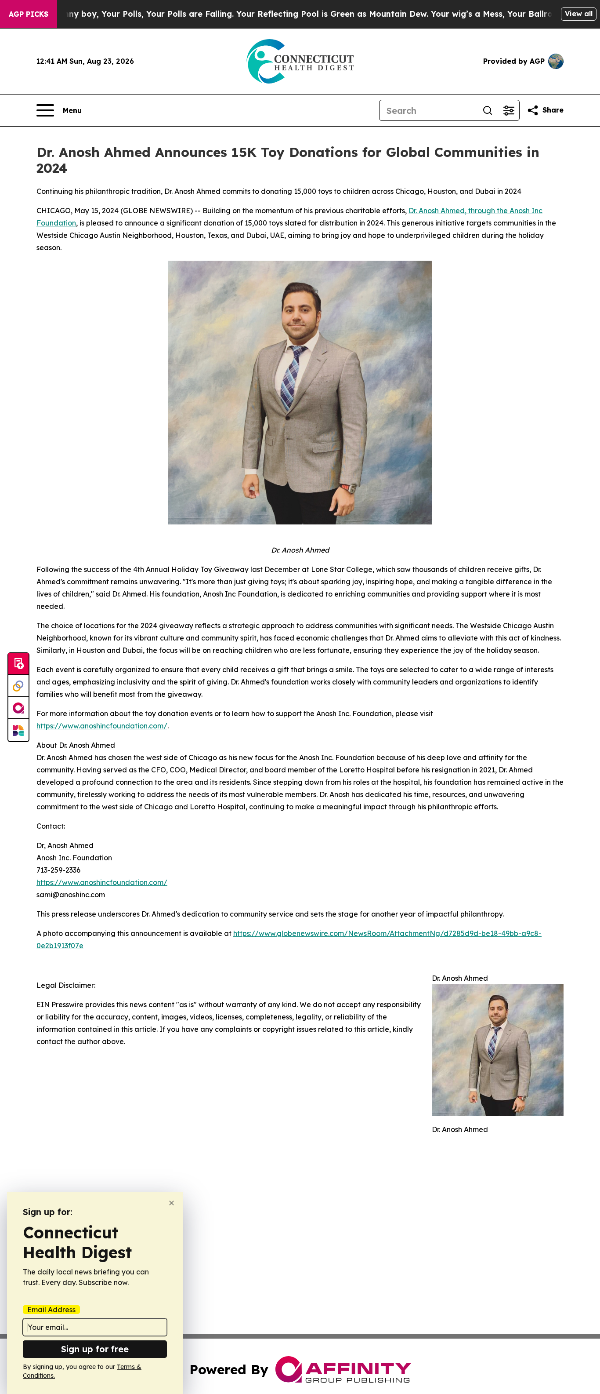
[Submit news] (18, 664)
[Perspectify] (18, 686)
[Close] (171, 1203)
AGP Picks (28, 14)
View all (579, 13)
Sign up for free (95, 1348)
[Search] (487, 110)
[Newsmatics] (18, 730)
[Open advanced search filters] (508, 110)
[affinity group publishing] (18, 708)
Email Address (51, 1309)
